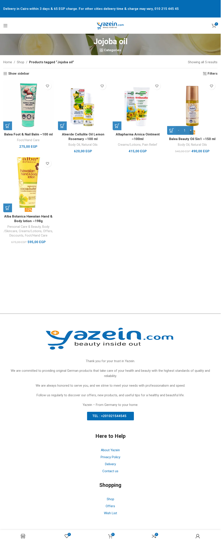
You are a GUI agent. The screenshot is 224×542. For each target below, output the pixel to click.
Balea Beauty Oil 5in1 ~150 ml (192, 139)
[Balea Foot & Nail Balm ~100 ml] (28, 105)
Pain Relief (149, 144)
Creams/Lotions (129, 144)
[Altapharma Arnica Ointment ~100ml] (138, 105)
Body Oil (74, 144)
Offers (47, 231)
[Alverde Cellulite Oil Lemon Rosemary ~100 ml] (83, 105)
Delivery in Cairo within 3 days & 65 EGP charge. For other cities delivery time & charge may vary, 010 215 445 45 (91, 9)
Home (7, 62)
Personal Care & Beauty (24, 226)
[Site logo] (110, 25)
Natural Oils (90, 144)
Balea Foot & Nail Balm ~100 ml (28, 134)
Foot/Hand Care (28, 140)
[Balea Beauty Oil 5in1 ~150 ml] (192, 105)
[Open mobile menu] (5, 25)
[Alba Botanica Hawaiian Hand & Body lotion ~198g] (28, 182)
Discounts (16, 235)
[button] (7, 125)
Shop (20, 62)
